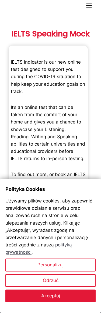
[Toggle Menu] (89, 5)
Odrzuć (50, 280)
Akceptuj (50, 295)
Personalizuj (50, 264)
